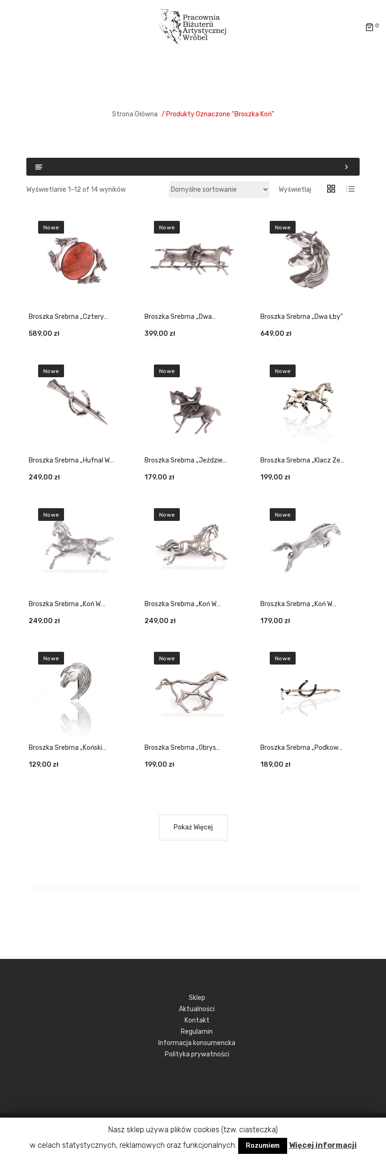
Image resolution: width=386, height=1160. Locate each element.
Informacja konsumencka (196, 1043)
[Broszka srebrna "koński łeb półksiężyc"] (77, 690)
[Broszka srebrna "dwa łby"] (308, 259)
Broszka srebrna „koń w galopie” (181, 604)
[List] (350, 189)
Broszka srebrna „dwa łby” (301, 317)
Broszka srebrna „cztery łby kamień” (66, 317)
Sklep (197, 998)
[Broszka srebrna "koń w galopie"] (193, 547)
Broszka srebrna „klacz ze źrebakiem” (300, 460)
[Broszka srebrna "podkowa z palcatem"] (308, 690)
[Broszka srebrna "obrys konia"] (193, 690)
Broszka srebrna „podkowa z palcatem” (301, 748)
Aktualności (197, 1009)
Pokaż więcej (193, 827)
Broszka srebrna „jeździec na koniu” (185, 460)
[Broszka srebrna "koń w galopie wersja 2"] (77, 547)
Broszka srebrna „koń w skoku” (296, 604)
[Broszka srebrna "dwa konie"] (193, 259)
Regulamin (197, 1032)
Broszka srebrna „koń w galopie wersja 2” (65, 604)
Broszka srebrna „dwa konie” (178, 317)
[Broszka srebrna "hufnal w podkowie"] (77, 403)
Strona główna (135, 114)
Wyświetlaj (295, 190)
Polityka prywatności (197, 1054)
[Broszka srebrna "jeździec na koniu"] (193, 403)
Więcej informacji (323, 1145)
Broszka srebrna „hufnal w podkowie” (69, 460)
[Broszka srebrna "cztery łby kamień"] (77, 259)
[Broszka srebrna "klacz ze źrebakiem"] (308, 403)
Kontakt (197, 1020)
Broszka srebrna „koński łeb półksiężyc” (65, 748)
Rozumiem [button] (263, 1146)
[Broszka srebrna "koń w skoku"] (308, 547)
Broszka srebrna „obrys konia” (180, 748)
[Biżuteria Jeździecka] (193, 27)
